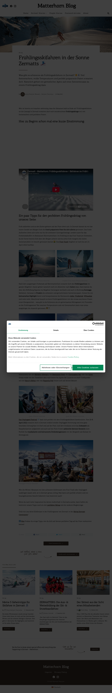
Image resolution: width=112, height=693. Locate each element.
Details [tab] (56, 330)
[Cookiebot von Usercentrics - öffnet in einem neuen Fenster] (94, 323)
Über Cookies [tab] (89, 330)
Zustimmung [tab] (23, 330)
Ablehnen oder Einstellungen (56, 367)
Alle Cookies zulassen (87, 367)
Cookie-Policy (73, 357)
